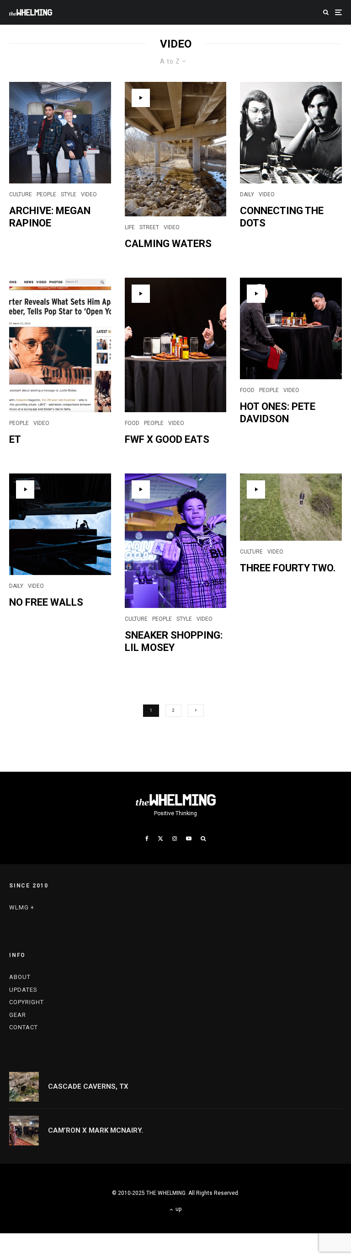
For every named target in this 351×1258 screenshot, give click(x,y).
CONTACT (23, 1027)
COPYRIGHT (26, 1002)
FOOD (132, 423)
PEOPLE (46, 194)
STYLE (68, 194)
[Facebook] (147, 838)
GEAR (17, 1014)
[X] (160, 838)
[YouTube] (188, 838)
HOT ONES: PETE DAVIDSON (277, 412)
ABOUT (20, 976)
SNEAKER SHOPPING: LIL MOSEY (174, 641)
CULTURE (20, 194)
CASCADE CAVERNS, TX (88, 1086)
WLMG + (21, 907)
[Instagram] (174, 838)
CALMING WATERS (168, 243)
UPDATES (23, 989)
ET (15, 439)
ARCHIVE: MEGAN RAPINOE (49, 216)
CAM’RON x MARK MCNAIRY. (95, 1130)
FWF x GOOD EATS (167, 439)
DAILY (247, 194)
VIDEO (89, 194)
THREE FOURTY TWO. (288, 568)
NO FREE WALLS (46, 602)
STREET (149, 227)
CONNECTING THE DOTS (282, 216)
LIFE (130, 227)
